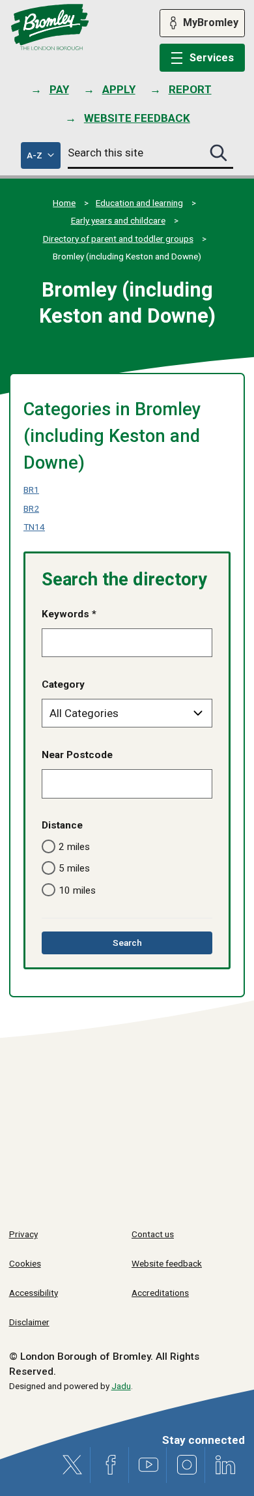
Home (64, 203)
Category (63, 684)
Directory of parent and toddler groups (118, 238)
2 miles (74, 847)
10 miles (77, 890)
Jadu (121, 1386)
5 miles (74, 868)
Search (145, 945)
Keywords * (69, 614)
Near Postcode (77, 755)
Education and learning (139, 203)
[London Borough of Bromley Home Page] (50, 27)
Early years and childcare (118, 220)
